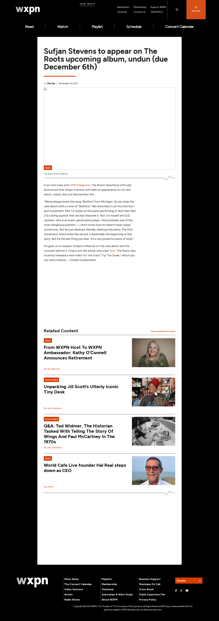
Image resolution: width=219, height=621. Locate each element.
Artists (68, 594)
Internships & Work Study (117, 594)
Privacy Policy (147, 599)
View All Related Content (163, 331)
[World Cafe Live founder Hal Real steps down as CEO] (153, 470)
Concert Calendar (179, 26)
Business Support (149, 579)
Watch (62, 26)
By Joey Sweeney (53, 408)
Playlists (107, 579)
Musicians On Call (149, 584)
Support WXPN (158, 7)
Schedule (133, 26)
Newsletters (123, 7)
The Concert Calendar (78, 584)
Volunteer (122, 12)
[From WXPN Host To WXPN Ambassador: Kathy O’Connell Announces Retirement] (153, 352)
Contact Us (140, 12)
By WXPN (48, 486)
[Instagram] (181, 591)
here (112, 250)
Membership (140, 7)
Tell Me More (156, 12)
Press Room (146, 589)
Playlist (97, 26)
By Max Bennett (52, 369)
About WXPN (110, 599)
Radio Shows (72, 599)
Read (29, 26)
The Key (51, 83)
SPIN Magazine (80, 185)
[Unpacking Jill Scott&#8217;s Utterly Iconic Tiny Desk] (153, 392)
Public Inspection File (152, 594)
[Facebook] (176, 591)
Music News (71, 579)
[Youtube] (186, 591)
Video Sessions (73, 589)
